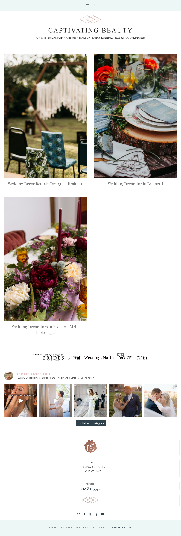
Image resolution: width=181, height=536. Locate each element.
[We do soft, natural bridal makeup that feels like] (160, 400)
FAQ (92, 462)
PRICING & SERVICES (93, 467)
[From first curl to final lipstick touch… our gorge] (125, 400)
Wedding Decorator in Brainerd (135, 183)
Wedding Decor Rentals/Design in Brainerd (45, 183)
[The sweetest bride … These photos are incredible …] (90, 400)
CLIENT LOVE (93, 471)
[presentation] (45, 116)
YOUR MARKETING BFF (120, 527)
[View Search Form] (94, 5)
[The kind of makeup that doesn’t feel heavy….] (20, 400)
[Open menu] (87, 5)
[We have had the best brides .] (55, 400)
